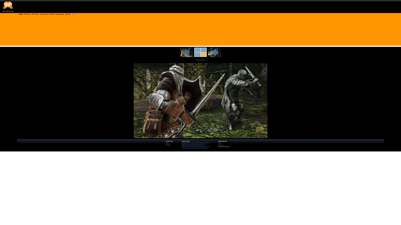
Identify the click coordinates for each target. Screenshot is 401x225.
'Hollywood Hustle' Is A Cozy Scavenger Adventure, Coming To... (196, 142)
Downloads (59, 14)
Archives (168, 144)
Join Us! (220, 144)
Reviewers (168, 145)
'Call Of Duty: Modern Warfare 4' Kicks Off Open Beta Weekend (196, 146)
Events (51, 14)
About (219, 142)
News (167, 142)
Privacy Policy (221, 145)
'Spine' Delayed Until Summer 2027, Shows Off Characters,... (195, 148)
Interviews (44, 14)
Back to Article (200, 60)
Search (67, 14)
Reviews (27, 14)
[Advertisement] (200, 31)
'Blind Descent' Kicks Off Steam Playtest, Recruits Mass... (194, 144)
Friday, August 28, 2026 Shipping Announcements (192, 145)
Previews (35, 14)
